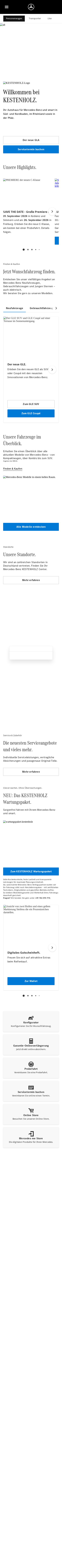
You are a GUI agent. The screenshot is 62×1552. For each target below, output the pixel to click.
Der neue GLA (31, 140)
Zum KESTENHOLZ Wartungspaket (31, 871)
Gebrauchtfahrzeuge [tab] (42, 308)
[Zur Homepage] (31, 7)
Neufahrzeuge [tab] (14, 308)
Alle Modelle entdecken (31, 526)
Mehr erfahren (31, 580)
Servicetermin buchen (31, 149)
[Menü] (7, 7)
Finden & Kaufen (12, 468)
